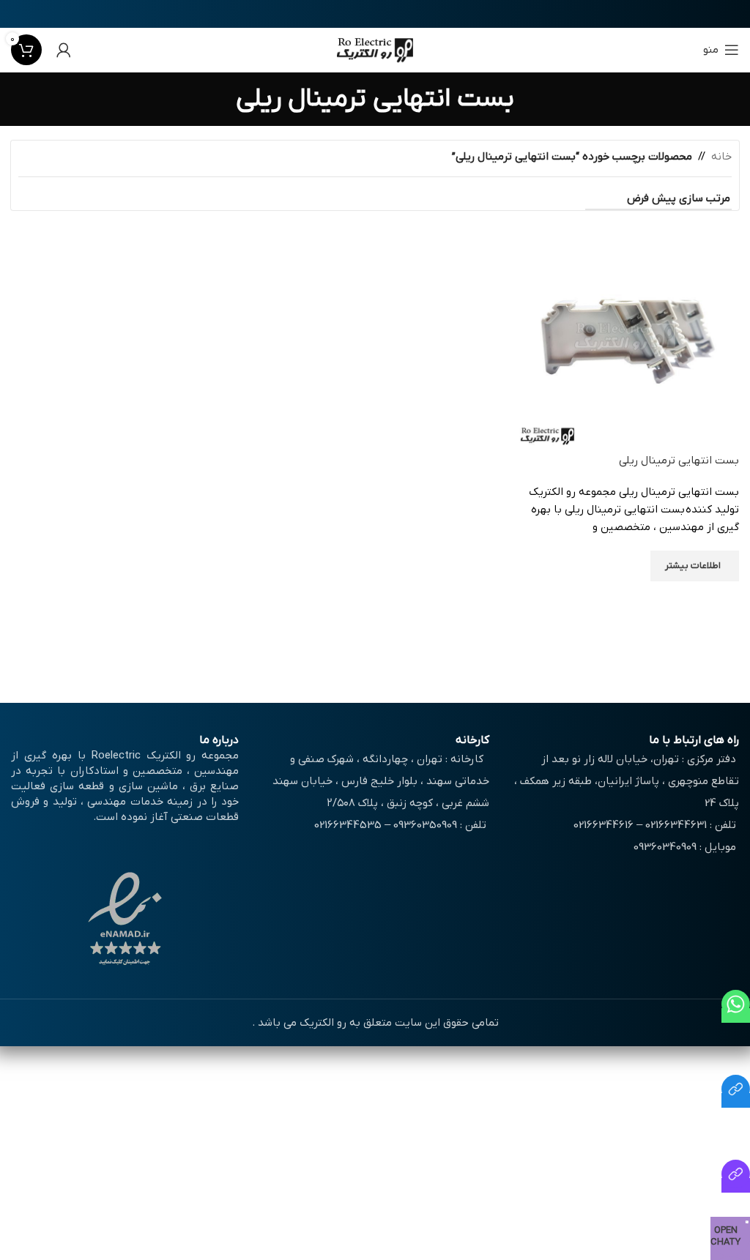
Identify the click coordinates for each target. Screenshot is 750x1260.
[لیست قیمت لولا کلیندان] (735, 1185)
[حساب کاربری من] (63, 49)
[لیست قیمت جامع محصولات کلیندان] (735, 1100)
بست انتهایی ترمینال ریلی (679, 460)
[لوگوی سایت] (375, 49)
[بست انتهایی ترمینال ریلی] (625, 338)
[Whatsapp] (735, 1015)
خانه (721, 156)
